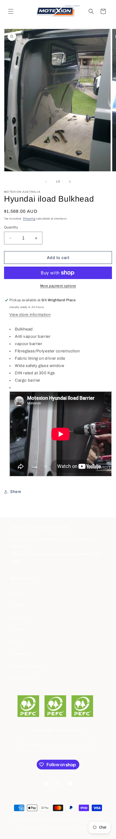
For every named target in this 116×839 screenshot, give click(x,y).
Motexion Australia (36, 819)
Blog (15, 642)
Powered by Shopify (65, 819)
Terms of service (60, 827)
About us (19, 617)
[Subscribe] (89, 745)
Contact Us (21, 654)
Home (16, 593)
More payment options (58, 286)
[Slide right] (70, 182)
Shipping (29, 218)
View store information (29, 315)
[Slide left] (46, 182)
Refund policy (23, 678)
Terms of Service (26, 666)
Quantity (11, 227)
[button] (11, 11)
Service (18, 629)
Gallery (17, 605)
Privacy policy (32, 827)
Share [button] (15, 492)
